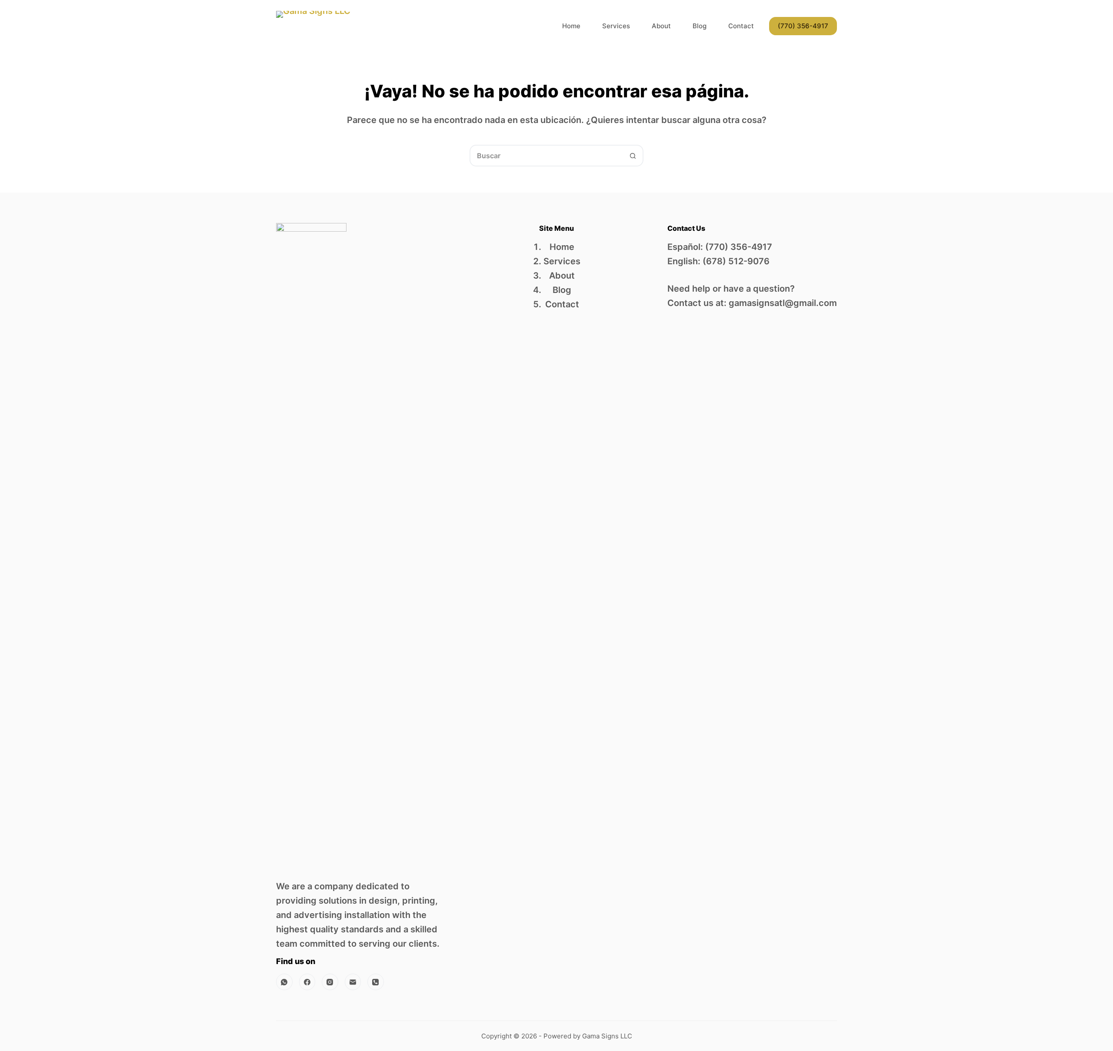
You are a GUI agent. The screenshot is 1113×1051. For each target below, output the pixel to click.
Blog (699, 26)
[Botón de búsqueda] (633, 156)
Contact (741, 26)
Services (616, 26)
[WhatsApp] (284, 982)
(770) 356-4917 (803, 26)
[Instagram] (330, 982)
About (661, 26)
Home (571, 26)
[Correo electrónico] (353, 982)
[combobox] (546, 155)
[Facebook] (307, 982)
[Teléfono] (375, 982)
